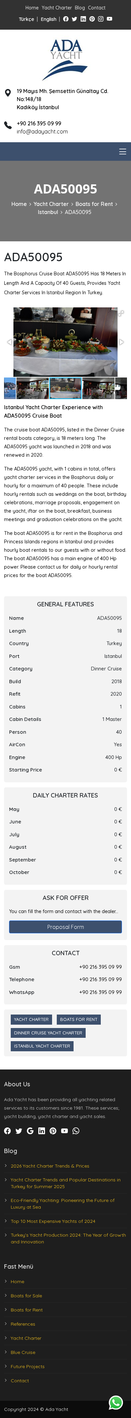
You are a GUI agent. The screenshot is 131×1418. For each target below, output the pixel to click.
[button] (121, 313)
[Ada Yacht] (65, 58)
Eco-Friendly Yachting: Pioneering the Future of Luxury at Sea (63, 1203)
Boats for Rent (94, 204)
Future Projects (28, 1366)
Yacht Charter (57, 8)
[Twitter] (74, 19)
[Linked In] (83, 19)
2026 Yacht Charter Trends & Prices (50, 1166)
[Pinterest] (92, 19)
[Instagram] (100, 19)
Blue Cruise (23, 1352)
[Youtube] (109, 19)
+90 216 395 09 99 (100, 967)
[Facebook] (66, 19)
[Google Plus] (30, 1131)
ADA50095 (78, 212)
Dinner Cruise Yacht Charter (48, 1032)
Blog (80, 8)
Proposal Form (65, 927)
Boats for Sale (26, 1296)
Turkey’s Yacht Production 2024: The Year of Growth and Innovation (68, 1238)
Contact (96, 8)
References (23, 1324)
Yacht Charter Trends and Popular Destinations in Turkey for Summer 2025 (66, 1183)
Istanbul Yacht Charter (42, 1046)
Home (32, 8)
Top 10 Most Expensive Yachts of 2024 (53, 1221)
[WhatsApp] (76, 1131)
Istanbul (48, 212)
